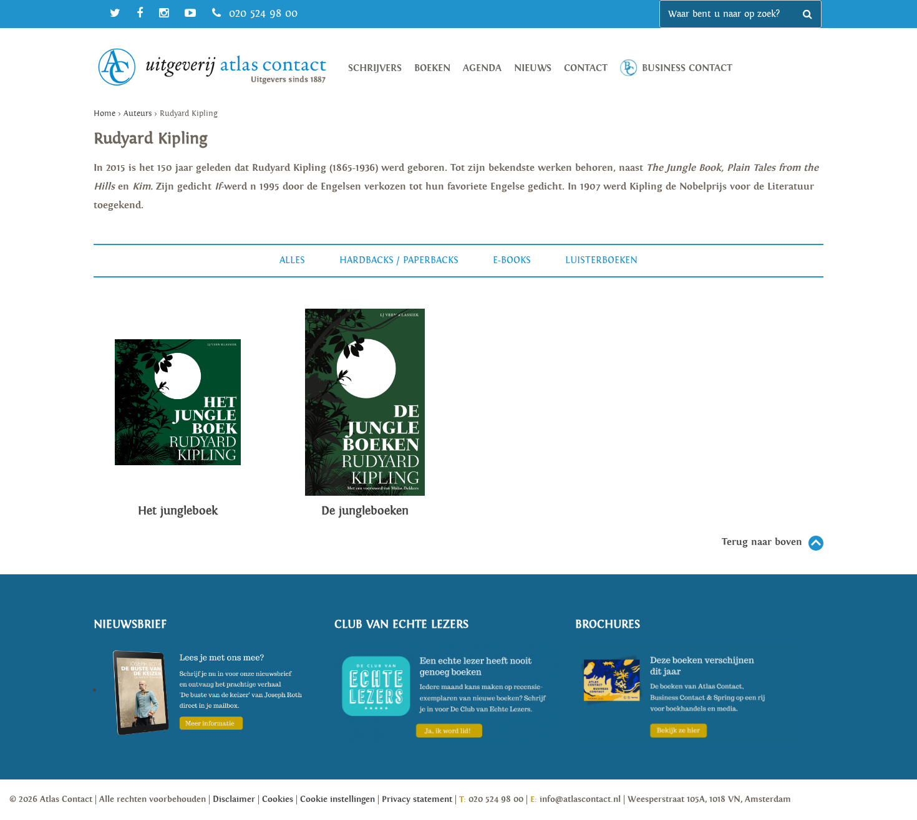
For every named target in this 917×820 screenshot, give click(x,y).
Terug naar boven (762, 542)
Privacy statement (417, 799)
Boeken (432, 68)
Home (104, 113)
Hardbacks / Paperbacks (398, 260)
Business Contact (687, 68)
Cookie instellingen (337, 799)
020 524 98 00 (261, 13)
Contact (586, 68)
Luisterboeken (601, 260)
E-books (512, 260)
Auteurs (138, 113)
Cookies (277, 799)
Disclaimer (234, 799)
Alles (292, 260)
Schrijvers (375, 68)
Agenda (482, 68)
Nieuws (532, 68)
